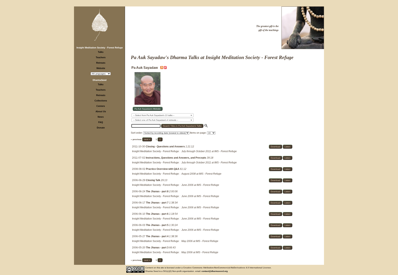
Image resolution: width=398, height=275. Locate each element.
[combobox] (162, 115)
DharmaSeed (100, 80)
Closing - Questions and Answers (166, 146)
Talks (100, 52)
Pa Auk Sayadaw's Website (148, 109)
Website (100, 68)
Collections (101, 100)
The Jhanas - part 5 (157, 225)
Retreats (100, 63)
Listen (287, 147)
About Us (101, 111)
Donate (101, 127)
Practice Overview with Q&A (163, 169)
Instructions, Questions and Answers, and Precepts (176, 157)
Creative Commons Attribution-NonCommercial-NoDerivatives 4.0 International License (227, 267)
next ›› (147, 139)
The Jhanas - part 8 (157, 191)
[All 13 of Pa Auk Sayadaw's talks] (165, 68)
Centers (100, 106)
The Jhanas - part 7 (157, 202)
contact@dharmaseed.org (214, 271)
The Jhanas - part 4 (157, 236)
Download (275, 147)
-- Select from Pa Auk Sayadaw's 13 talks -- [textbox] (153, 115)
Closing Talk (153, 180)
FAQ (100, 122)
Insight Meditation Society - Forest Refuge (99, 47)
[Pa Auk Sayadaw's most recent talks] (162, 68)
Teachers (101, 57)
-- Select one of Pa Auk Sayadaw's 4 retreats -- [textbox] (155, 120)
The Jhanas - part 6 (157, 213)
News (101, 117)
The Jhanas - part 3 (157, 247)
